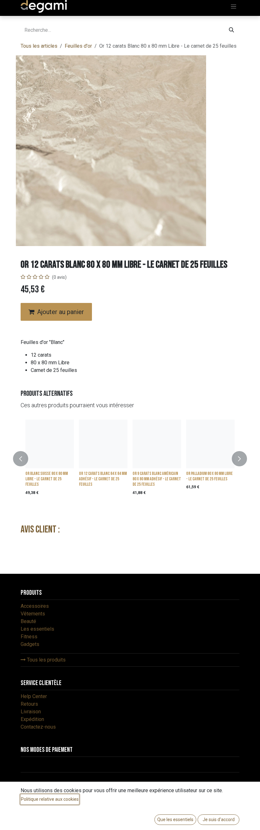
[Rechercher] (231, 30)
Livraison (31, 712)
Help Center (34, 696)
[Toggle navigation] (233, 6)
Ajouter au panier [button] (60, 312)
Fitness (29, 637)
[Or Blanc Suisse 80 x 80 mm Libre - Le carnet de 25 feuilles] (49, 444)
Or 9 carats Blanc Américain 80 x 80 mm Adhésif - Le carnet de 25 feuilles (157, 479)
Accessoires (35, 606)
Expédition (32, 719)
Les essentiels (37, 629)
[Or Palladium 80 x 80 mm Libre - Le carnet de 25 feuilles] (210, 444)
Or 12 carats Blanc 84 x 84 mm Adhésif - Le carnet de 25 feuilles (103, 479)
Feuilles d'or (78, 46)
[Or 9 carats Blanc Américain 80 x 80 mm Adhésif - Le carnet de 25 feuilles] (157, 444)
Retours (29, 704)
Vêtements (33, 614)
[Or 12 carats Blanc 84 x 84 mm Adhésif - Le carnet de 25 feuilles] (103, 444)
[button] (24, 459)
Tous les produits (46, 660)
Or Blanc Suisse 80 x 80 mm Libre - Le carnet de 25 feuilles (46, 479)
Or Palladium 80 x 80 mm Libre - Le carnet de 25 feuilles (209, 476)
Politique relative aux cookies (50, 799)
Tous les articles (39, 46)
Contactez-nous (38, 727)
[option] (130, 459)
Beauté (28, 621)
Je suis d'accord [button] (219, 819)
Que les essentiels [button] (175, 819)
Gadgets (30, 644)
